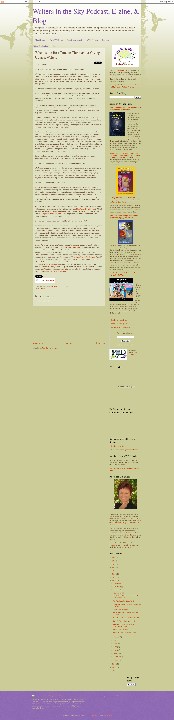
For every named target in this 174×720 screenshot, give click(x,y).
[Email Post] (66, 286)
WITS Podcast (92, 40)
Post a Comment (44, 301)
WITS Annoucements (120, 629)
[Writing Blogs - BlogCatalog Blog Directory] (47, 696)
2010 (114, 664)
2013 (114, 574)
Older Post (100, 343)
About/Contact (40, 40)
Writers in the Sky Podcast (118, 70)
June (116, 643)
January (117, 660)
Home (69, 343)
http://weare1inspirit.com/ (85, 209)
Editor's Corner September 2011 (124, 621)
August (116, 637)
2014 (114, 571)
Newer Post (38, 343)
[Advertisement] (68, 324)
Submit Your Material (75, 40)
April (115, 650)
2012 (114, 577)
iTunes (131, 355)
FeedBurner (130, 345)
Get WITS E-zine (56, 40)
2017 (114, 561)
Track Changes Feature (121, 609)
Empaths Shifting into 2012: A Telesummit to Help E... (123, 625)
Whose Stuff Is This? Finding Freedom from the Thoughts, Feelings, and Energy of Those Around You (124, 155)
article (42, 289)
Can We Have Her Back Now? (123, 601)
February (117, 657)
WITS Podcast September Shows (124, 633)
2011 (114, 581)
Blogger (109, 715)
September (118, 593)
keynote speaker (126, 535)
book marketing (125, 547)
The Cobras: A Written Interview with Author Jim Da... (125, 597)
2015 (114, 567)
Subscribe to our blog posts (118, 324)
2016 (114, 564)
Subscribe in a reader (116, 446)
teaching (76, 247)
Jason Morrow (92, 715)
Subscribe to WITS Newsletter (119, 327)
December (117, 583)
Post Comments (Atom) (50, 348)
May (115, 647)
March (116, 653)
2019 (114, 557)
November (117, 587)
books (70, 247)
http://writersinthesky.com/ (52, 214)
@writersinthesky (131, 450)
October (117, 590)
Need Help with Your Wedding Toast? (126, 618)
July (115, 640)
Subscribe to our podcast (118, 320)
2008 (114, 671)
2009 (114, 667)
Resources (105, 40)
